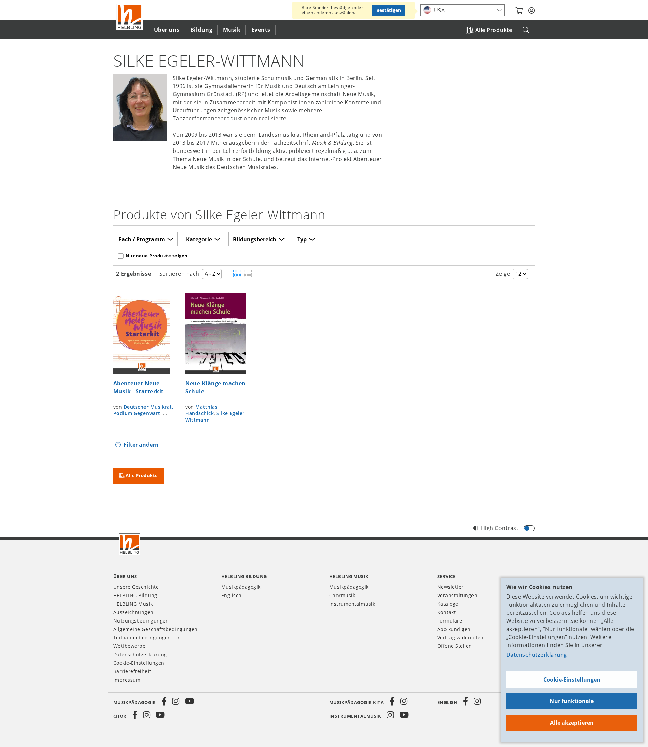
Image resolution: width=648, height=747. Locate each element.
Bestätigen (388, 10)
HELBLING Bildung (135, 595)
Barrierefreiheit (132, 671)
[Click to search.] (526, 30)
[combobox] (462, 10)
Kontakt (446, 612)
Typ (302, 239)
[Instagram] (175, 701)
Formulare (449, 620)
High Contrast (499, 528)
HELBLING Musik (133, 604)
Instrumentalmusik (352, 604)
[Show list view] (247, 274)
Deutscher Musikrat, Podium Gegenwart (143, 410)
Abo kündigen (454, 629)
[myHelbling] (531, 11)
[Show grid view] (237, 274)
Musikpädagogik (241, 587)
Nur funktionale (572, 701)
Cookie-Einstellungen (571, 679)
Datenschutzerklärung (536, 654)
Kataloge (447, 604)
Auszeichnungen (133, 612)
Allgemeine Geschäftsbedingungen (155, 629)
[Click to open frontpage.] (129, 17)
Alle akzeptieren (572, 722)
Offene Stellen (454, 646)
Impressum (126, 679)
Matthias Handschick (201, 410)
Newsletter (450, 587)
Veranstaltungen (457, 595)
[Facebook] (164, 701)
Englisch (231, 595)
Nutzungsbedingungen (141, 620)
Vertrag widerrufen (460, 637)
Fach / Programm (141, 239)
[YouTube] (189, 701)
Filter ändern (141, 444)
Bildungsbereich (254, 239)
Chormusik (342, 595)
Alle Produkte (493, 30)
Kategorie (199, 239)
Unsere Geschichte (136, 587)
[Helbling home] (129, 544)
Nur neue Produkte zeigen (157, 256)
